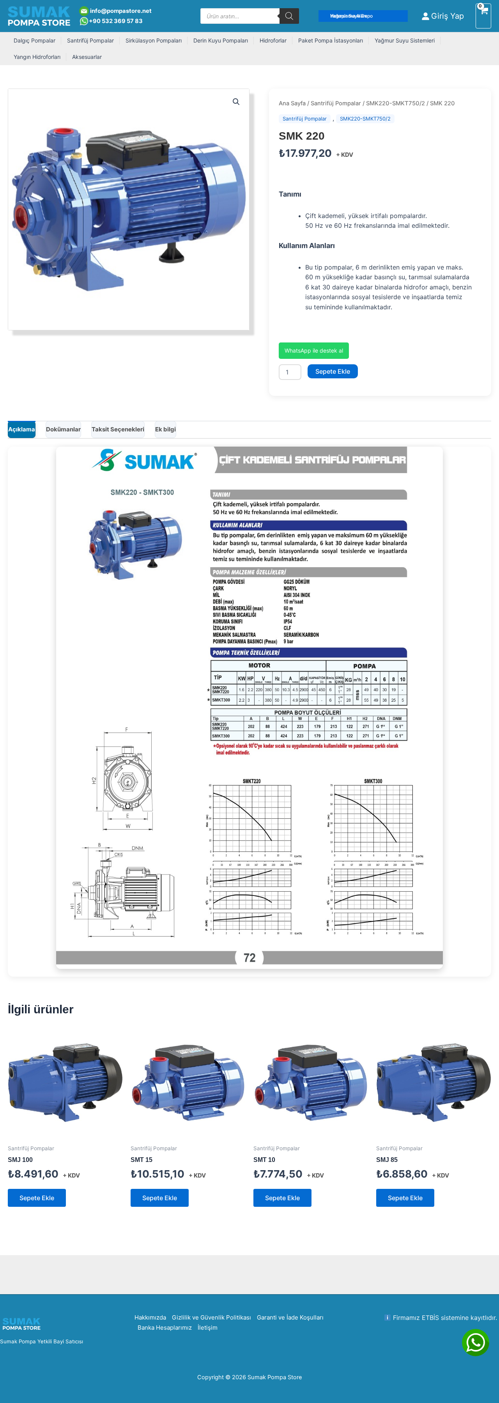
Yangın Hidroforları (37, 56)
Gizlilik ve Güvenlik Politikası (211, 1317)
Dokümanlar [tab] (63, 429)
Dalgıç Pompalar (34, 40)
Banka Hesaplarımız (165, 1327)
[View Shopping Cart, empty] (483, 16)
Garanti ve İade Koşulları (290, 1317)
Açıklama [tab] (21, 429)
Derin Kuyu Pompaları (220, 40)
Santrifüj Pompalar (90, 40)
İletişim (208, 1327)
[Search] (289, 16)
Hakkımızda (150, 1317)
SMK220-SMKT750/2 (395, 103)
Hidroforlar (273, 40)
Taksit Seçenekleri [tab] (118, 429)
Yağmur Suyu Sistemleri (405, 40)
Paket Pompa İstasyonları (330, 40)
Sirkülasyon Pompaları (154, 40)
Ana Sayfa (292, 103)
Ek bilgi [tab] (165, 429)
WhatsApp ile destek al (314, 350)
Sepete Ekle (332, 371)
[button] (363, 16)
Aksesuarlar (87, 56)
